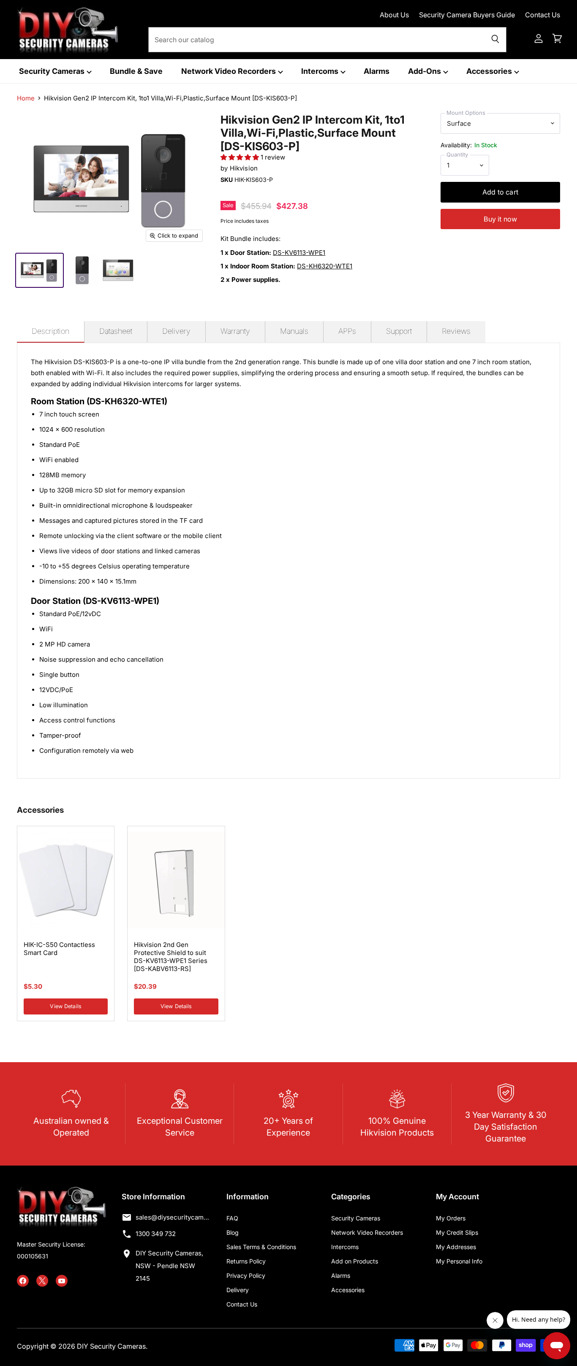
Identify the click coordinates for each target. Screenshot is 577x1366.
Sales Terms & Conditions (261, 1246)
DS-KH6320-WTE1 (324, 266)
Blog (232, 1232)
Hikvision (244, 168)
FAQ (232, 1218)
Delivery (237, 1289)
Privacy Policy (245, 1275)
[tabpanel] (288, 561)
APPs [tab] (347, 331)
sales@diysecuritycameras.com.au (173, 1217)
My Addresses (456, 1246)
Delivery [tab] (176, 331)
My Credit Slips (457, 1232)
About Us (394, 15)
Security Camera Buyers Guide (467, 15)
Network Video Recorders (229, 71)
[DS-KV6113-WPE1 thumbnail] (82, 270)
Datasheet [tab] (115, 331)
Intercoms (320, 71)
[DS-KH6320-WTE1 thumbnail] (118, 270)
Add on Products (354, 1261)
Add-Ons (425, 71)
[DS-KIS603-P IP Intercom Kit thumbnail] (39, 270)
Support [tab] (399, 331)
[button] (240, 157)
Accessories (490, 71)
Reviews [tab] (456, 331)
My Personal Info (459, 1261)
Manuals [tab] (294, 331)
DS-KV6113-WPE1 (299, 253)
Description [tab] (50, 331)
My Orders (450, 1218)
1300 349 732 (156, 1234)
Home (26, 98)
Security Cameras (52, 71)
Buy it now (500, 219)
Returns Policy (246, 1261)
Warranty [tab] (235, 331)
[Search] (495, 39)
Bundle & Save (136, 71)
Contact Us (542, 15)
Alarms (376, 71)
